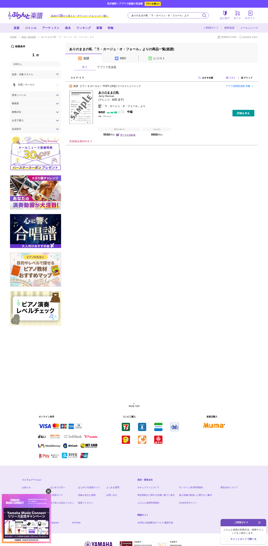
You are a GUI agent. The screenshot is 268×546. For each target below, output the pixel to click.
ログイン (250, 18)
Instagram (54, 522)
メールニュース (249, 27)
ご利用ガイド (211, 27)
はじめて (225, 18)
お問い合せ (111, 495)
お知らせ (26, 487)
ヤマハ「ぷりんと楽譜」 (25, 15)
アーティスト (51, 27)
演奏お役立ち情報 (87, 495)
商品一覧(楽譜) (29, 37)
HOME (13, 37)
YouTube (76, 522)
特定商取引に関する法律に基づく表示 (156, 495)
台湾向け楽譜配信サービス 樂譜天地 (155, 522)
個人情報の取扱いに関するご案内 (195, 495)
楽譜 (86, 58)
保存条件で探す (250, 37)
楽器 (17, 27)
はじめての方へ (57, 487)
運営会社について (229, 487)
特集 (111, 27)
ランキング (83, 27)
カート (237, 18)
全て (85, 67)
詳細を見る (243, 113)
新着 (99, 27)
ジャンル (31, 27)
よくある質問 (112, 487)
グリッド (248, 78)
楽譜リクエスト (85, 502)
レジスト (159, 58)
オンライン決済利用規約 (191, 487)
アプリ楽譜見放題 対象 (238, 86)
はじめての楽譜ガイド (89, 487)
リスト (232, 78)
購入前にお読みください (62, 502)
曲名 (68, 27)
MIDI (123, 58)
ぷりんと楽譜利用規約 (148, 502)
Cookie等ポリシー (188, 502)
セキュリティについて (148, 487)
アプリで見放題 (106, 67)
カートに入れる (127, 135)
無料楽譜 (229, 27)
